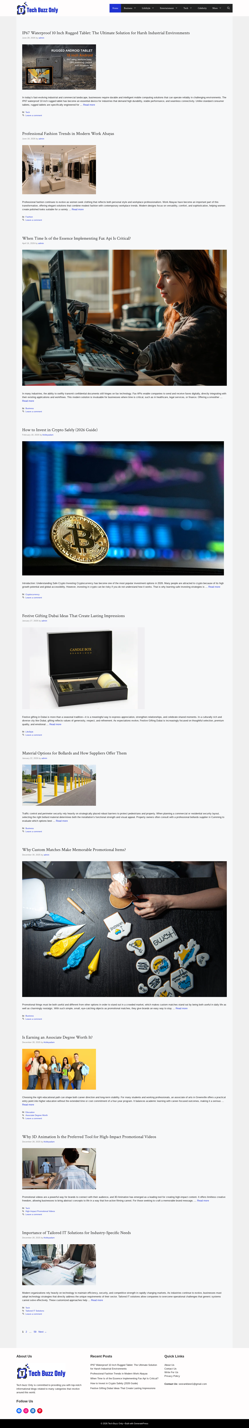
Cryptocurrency (32, 594)
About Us (169, 1365)
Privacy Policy (172, 1376)
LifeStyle (146, 8)
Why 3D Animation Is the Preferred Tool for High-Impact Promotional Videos (89, 1137)
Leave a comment (34, 115)
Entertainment (167, 8)
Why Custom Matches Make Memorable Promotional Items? (74, 850)
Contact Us (170, 1368)
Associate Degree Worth (37, 1115)
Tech (185, 8)
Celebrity (202, 8)
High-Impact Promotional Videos (40, 1211)
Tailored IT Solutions (35, 1311)
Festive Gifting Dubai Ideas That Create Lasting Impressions (73, 616)
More (215, 8)
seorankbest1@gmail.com (193, 1384)
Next (42, 1331)
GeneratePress (141, 1423)
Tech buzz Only (24, 1385)
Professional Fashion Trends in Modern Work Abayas (68, 133)
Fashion (29, 217)
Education (30, 1112)
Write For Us (171, 1372)
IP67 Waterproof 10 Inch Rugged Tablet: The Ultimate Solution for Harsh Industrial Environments (106, 33)
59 (35, 1331)
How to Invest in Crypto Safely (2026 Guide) (60, 430)
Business (128, 8)
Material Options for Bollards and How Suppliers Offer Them (74, 753)
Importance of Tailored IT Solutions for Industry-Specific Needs (76, 1233)
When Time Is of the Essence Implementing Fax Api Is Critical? (76, 238)
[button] (228, 8)
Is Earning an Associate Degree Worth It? (57, 1037)
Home (115, 8)
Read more (89, 104)
